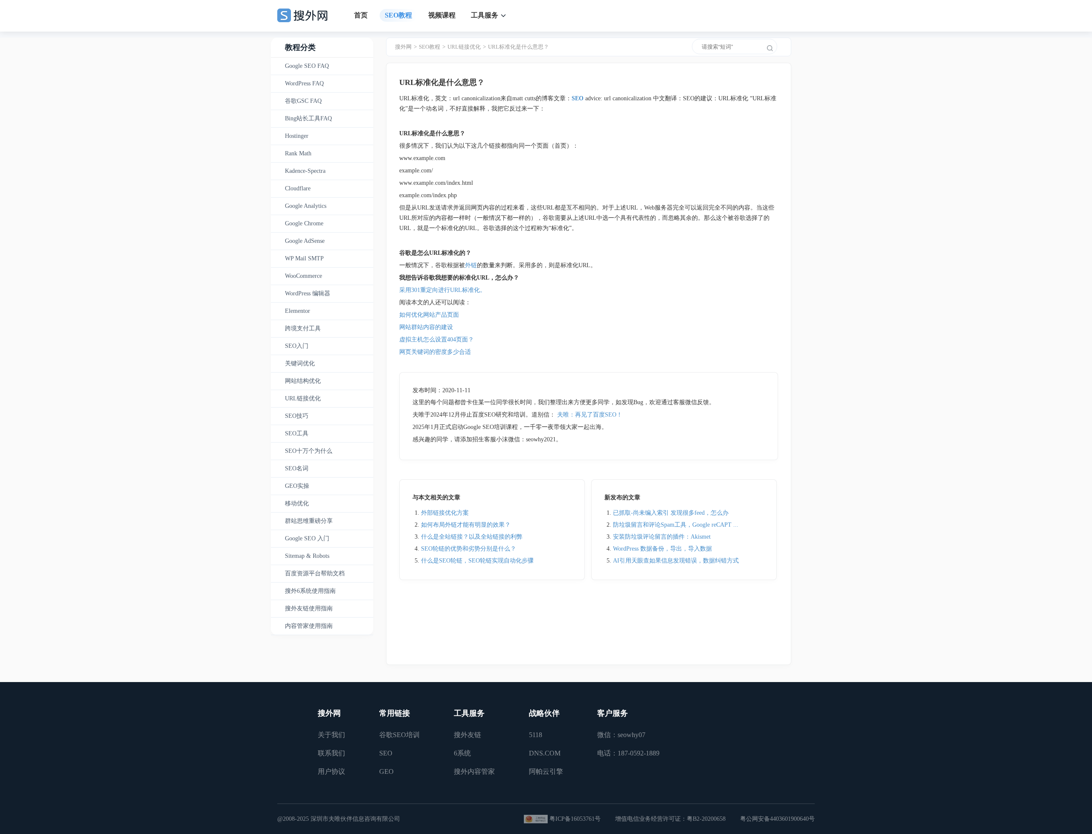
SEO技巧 (296, 416)
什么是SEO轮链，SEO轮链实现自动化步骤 (477, 560)
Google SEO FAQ (307, 66)
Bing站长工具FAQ (308, 118)
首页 (361, 15)
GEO (386, 771)
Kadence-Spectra (305, 171)
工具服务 (484, 15)
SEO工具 (296, 433)
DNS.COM (545, 753)
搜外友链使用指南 (309, 608)
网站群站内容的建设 (426, 327)
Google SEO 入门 (307, 538)
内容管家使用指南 (309, 626)
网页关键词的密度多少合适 (435, 352)
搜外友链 (467, 734)
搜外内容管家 (474, 771)
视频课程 (442, 15)
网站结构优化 (303, 381)
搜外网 (403, 47)
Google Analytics (305, 206)
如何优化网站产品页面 (429, 315)
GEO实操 (297, 486)
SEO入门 (296, 346)
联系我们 (331, 753)
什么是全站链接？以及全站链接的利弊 (472, 537)
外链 (471, 265)
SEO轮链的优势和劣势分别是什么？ (468, 548)
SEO (385, 753)
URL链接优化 (303, 398)
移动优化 (297, 503)
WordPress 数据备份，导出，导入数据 (662, 548)
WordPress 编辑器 (307, 293)
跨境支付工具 (303, 328)
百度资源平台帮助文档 (315, 573)
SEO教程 (398, 15)
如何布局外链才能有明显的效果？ (466, 525)
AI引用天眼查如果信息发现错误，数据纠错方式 (676, 560)
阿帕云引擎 (546, 771)
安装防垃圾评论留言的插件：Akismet (662, 537)
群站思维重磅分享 (309, 521)
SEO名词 (296, 468)
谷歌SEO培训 (399, 734)
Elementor (297, 311)
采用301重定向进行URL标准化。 (442, 290)
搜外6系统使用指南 (310, 591)
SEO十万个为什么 (308, 451)
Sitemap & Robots (307, 556)
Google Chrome (304, 223)
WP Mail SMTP (304, 258)
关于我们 (331, 734)
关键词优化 (300, 363)
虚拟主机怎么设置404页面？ (437, 339)
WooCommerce (303, 276)
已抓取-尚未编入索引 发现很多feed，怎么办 (671, 513)
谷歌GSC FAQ (303, 101)
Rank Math (298, 153)
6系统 (462, 753)
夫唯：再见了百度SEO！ (589, 414)
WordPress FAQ (304, 83)
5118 (535, 734)
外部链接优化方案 (445, 513)
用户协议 (331, 771)
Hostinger (296, 136)
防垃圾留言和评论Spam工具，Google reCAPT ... (675, 525)
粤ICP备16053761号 (575, 819)
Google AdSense (305, 241)
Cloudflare (298, 188)
